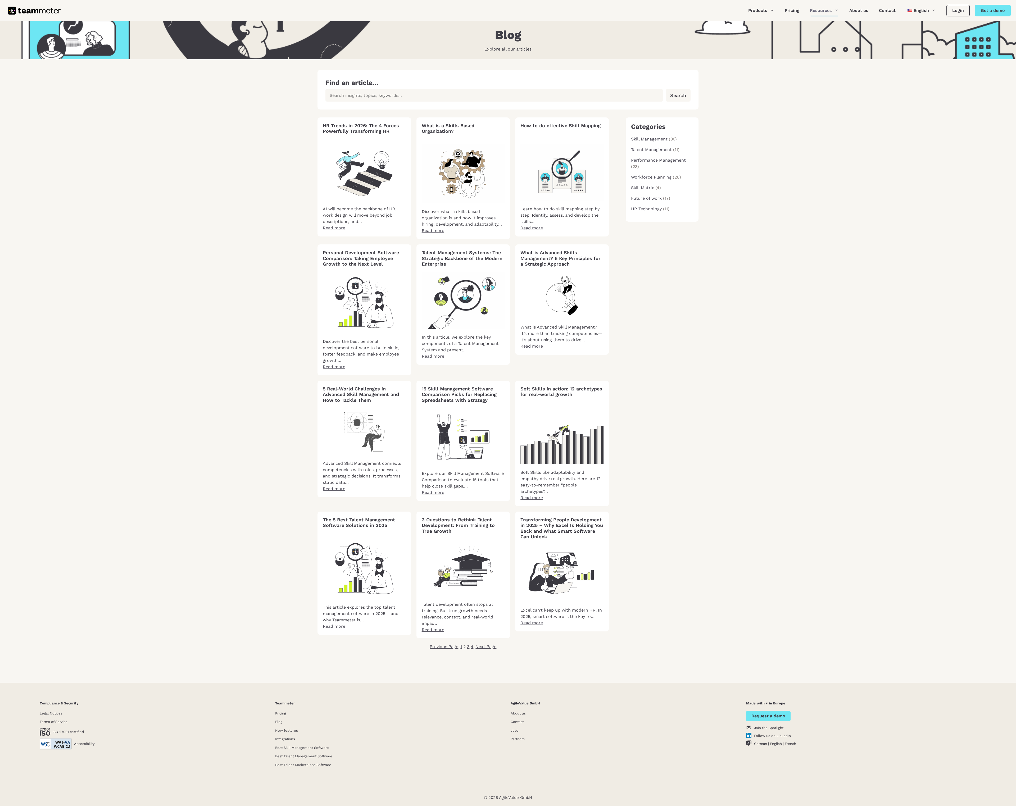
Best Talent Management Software (303, 756)
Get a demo (993, 10)
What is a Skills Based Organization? (448, 128)
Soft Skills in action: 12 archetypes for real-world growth (561, 391)
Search (678, 95)
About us (858, 10)
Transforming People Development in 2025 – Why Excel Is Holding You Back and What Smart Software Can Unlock (561, 528)
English (776, 744)
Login (958, 10)
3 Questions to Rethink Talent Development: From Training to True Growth (458, 525)
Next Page (485, 646)
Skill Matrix (642, 187)
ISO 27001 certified (68, 732)
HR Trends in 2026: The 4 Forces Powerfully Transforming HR (361, 128)
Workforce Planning (651, 177)
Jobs (515, 730)
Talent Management (651, 149)
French (790, 744)
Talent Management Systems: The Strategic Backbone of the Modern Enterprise (462, 258)
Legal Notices (51, 713)
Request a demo (768, 715)
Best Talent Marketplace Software (303, 765)
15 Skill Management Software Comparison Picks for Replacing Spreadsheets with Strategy (459, 394)
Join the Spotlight (768, 728)
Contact (887, 10)
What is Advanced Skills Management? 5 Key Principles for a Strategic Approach (560, 258)
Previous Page (444, 646)
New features (286, 730)
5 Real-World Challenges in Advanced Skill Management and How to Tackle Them (361, 394)
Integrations (285, 739)
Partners (518, 739)
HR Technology (646, 208)
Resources (821, 10)
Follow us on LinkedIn (772, 736)
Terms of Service (53, 722)
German (760, 744)
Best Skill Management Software (302, 748)
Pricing (792, 10)
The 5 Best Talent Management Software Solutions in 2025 (359, 522)
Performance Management (658, 160)
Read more (334, 227)
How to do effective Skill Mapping (560, 125)
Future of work (646, 198)
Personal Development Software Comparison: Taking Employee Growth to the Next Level (361, 258)
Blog (278, 722)
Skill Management (649, 139)
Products (757, 10)
